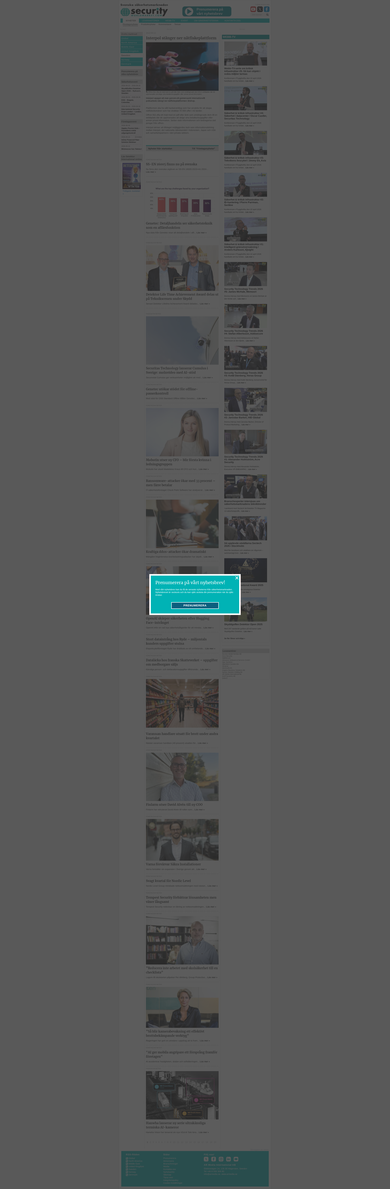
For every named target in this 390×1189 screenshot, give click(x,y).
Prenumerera (195, 605)
